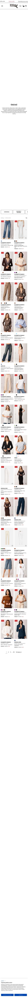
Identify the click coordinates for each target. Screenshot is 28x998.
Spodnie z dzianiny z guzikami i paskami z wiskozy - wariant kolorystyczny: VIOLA (1, 394)
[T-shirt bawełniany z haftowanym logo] (20, 444)
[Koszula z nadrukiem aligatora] (7, 322)
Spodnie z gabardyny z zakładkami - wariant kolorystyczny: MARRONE (4, 303)
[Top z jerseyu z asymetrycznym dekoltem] (7, 598)
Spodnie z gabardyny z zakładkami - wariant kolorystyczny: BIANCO (3, 303)
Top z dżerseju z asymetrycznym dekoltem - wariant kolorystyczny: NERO (4, 609)
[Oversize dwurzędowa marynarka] (20, 629)
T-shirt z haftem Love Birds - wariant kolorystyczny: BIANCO (15, 456)
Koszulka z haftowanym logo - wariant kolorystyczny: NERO (16, 394)
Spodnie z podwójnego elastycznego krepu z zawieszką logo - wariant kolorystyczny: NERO (15, 241)
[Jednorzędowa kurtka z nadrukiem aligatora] (20, 291)
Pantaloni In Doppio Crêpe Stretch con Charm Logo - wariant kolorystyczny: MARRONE (16, 241)
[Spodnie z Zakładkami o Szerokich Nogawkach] (20, 506)
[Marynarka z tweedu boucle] (7, 444)
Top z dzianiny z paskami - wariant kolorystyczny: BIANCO (1, 272)
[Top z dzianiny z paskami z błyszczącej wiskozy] (20, 261)
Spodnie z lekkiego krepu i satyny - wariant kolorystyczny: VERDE (1, 548)
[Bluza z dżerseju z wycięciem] (7, 629)
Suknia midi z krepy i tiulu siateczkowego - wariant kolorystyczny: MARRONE (15, 486)
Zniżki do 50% (11, 1)
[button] (3, 981)
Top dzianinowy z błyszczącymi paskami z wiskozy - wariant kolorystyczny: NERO (16, 272)
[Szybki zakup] (12, 238)
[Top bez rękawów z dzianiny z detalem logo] (20, 598)
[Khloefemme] (14, 6)
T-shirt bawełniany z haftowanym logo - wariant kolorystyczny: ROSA (18, 456)
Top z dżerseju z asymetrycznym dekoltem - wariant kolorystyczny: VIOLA (1, 609)
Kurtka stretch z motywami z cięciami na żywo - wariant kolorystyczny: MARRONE (16, 579)
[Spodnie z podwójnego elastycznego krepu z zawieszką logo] (20, 229)
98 (14, 652)
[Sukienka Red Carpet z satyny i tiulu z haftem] (20, 414)
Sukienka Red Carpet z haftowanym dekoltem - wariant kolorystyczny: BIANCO (18, 364)
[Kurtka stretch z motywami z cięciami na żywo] (20, 568)
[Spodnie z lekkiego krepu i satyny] (7, 537)
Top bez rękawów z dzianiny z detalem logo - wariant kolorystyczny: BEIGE (19, 609)
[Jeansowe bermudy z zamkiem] (7, 568)
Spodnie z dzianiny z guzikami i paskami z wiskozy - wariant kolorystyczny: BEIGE (6, 394)
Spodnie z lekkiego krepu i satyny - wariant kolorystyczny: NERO (3, 548)
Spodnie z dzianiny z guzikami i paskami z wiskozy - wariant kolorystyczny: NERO (3, 394)
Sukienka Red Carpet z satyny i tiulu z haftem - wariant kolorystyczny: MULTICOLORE (15, 425)
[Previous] (2, 229)
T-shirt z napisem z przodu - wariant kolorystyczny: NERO (3, 425)
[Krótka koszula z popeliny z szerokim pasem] (20, 322)
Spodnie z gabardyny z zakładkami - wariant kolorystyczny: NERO (6, 303)
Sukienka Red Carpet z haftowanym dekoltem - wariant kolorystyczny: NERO (16, 364)
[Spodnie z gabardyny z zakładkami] (7, 291)
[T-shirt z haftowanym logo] (20, 383)
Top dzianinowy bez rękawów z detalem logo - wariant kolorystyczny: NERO (16, 609)
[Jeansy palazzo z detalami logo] (7, 229)
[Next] (12, 229)
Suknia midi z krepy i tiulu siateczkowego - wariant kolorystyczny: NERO (3, 518)
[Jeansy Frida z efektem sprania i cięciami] (7, 353)
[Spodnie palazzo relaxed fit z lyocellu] (7, 475)
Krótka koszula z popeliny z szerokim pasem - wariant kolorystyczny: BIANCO (15, 333)
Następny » (19, 652)
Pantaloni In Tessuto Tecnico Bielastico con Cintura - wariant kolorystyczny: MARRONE (15, 548)
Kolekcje (2, 217)
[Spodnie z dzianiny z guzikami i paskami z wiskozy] (7, 383)
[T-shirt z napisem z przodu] (7, 414)
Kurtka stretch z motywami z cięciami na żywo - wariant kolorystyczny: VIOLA (18, 579)
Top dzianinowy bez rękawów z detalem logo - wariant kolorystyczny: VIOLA (15, 609)
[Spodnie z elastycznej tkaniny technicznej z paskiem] (20, 537)
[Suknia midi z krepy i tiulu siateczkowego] (20, 475)
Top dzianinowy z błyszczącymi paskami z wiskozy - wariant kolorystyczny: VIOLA (15, 272)
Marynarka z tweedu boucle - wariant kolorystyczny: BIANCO (1, 456)
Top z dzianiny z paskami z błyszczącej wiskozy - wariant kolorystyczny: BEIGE (19, 272)
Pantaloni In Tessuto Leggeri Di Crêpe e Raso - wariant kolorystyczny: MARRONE (4, 548)
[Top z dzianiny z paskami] (7, 261)
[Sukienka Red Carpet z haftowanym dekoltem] (20, 353)
